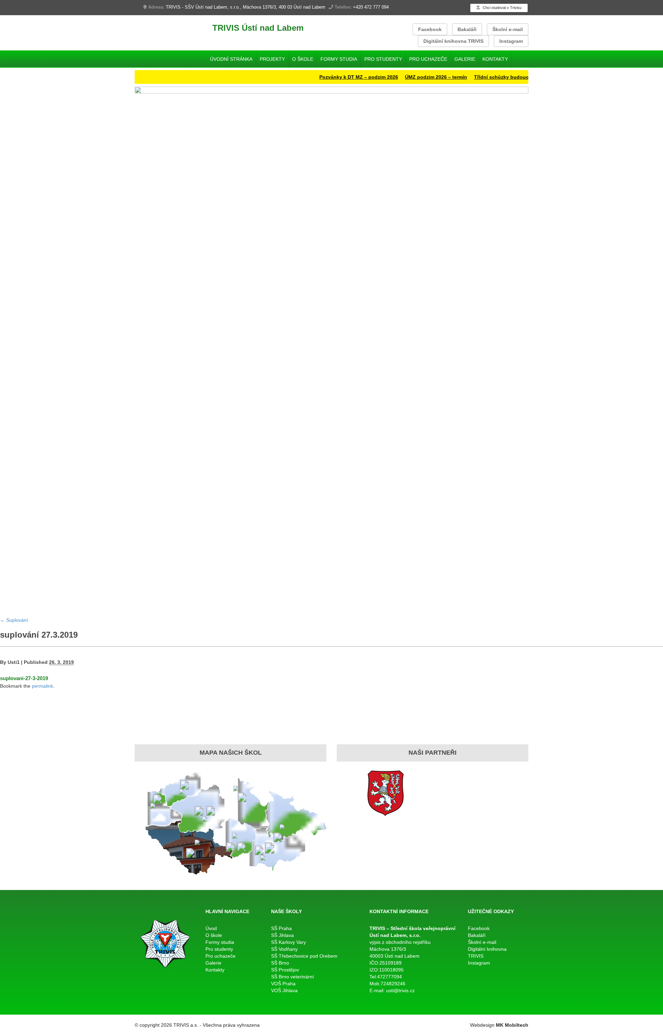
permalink (42, 686)
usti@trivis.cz (400, 990)
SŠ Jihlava (282, 935)
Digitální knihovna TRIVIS (453, 41)
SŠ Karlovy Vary (288, 942)
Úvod (211, 928)
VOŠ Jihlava (284, 990)
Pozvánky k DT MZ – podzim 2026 (339, 77)
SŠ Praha (281, 928)
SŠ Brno (280, 963)
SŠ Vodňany (284, 949)
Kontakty (495, 59)
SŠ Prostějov (285, 970)
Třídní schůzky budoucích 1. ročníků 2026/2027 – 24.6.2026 (524, 77)
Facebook (430, 29)
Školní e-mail (507, 29)
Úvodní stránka (231, 59)
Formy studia (338, 59)
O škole (302, 59)
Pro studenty (383, 59)
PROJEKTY (272, 59)
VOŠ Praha (283, 983)
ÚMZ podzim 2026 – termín (417, 77)
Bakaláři (467, 29)
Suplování (14, 620)
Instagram (511, 41)
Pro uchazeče (428, 59)
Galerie (464, 59)
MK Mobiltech (512, 1025)
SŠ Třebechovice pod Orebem (304, 956)
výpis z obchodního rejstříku (400, 942)
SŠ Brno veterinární (292, 976)
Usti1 (14, 662)
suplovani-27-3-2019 (24, 678)
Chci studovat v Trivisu (501, 8)
